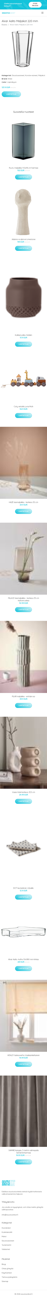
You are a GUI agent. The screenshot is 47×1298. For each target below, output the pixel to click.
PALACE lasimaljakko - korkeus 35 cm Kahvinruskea (23, 599)
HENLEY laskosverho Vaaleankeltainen (23, 1055)
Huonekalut (6, 1228)
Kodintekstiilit (7, 1232)
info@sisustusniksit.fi (10, 1215)
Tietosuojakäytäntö (9, 1277)
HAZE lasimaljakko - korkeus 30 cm (23, 502)
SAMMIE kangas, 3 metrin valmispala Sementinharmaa (24, 1151)
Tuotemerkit (6, 1245)
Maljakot (41, 75)
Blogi (4, 1264)
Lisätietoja (11, 94)
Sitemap (5, 1281)
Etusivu (4, 25)
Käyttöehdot (7, 1273)
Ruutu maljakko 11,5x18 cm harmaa (23, 168)
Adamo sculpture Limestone (23, 239)
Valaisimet (6, 1249)
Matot (4, 1236)
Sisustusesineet (18, 75)
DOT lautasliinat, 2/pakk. (23, 888)
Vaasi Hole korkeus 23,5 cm (23, 792)
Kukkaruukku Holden (23, 335)
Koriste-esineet (31, 75)
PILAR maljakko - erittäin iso (23, 696)
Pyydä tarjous (35, 4)
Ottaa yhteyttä (7, 1268)
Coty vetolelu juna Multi (23, 406)
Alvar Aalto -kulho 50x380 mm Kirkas (23, 959)
